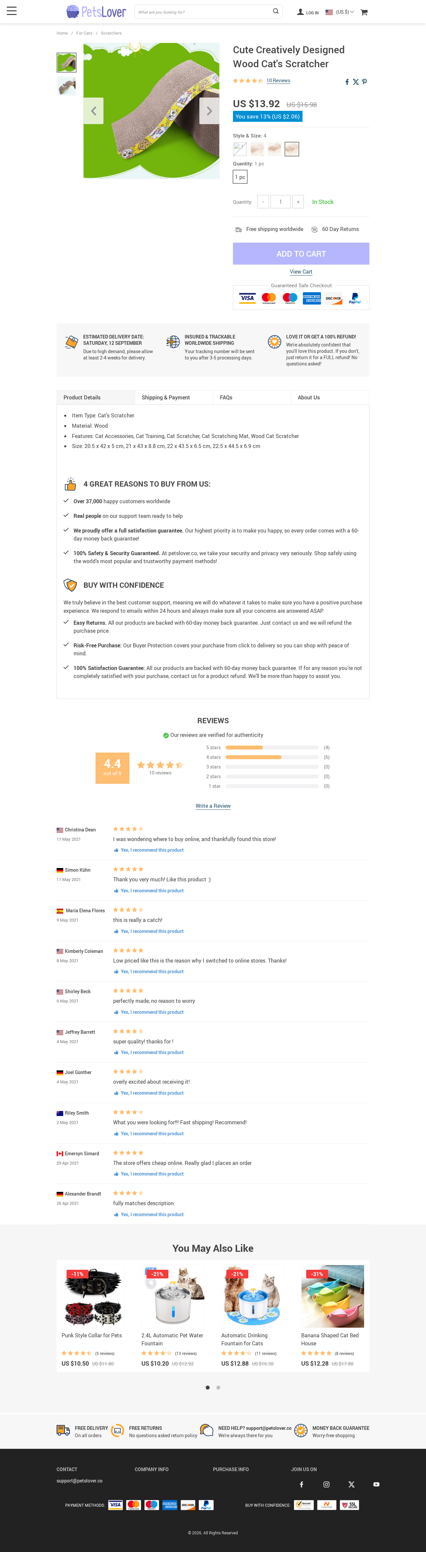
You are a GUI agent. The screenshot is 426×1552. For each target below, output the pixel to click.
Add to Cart (301, 253)
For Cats (84, 33)
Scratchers (111, 33)
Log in (312, 12)
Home (62, 33)
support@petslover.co (80, 1480)
